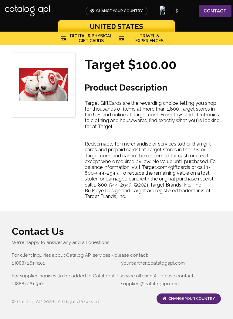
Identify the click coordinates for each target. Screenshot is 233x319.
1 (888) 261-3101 (28, 263)
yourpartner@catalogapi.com (153, 263)
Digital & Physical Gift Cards (91, 38)
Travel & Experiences (149, 38)
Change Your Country (119, 11)
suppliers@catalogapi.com (150, 283)
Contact (215, 11)
